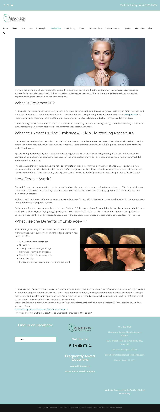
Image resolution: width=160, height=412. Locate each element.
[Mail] (85, 345)
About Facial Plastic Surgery (80, 371)
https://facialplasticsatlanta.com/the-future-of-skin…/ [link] (41, 309)
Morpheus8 (131, 114)
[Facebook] (70, 345)
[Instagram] (75, 345)
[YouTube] (80, 345)
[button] (4, 33)
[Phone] (90, 345)
